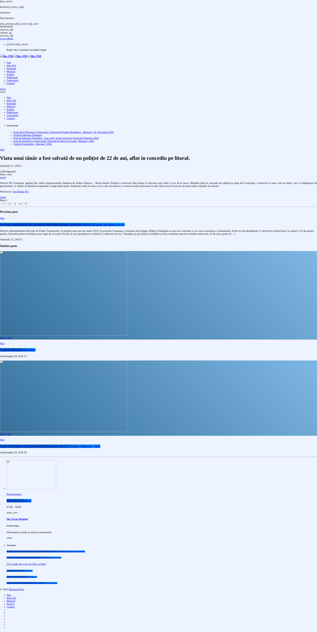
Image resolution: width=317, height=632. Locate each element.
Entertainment (14, 494)
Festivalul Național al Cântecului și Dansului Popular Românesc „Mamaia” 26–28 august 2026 (63, 132)
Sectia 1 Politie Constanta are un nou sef (22, 577)
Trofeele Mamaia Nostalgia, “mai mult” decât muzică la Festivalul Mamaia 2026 (56, 138)
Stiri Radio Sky (21, 191)
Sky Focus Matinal (19, 500)
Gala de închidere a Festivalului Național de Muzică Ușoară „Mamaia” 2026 (53, 141)
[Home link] (20, 56)
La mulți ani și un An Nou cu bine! (20, 571)
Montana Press (16, 589)
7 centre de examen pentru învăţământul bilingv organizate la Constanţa (34, 558)
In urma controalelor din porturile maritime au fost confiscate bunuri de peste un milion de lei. (62, 224)
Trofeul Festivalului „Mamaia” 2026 (32, 144)
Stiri (2, 149)
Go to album (6, 38)
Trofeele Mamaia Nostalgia (27, 135)
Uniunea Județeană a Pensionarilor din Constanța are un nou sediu (32, 583)
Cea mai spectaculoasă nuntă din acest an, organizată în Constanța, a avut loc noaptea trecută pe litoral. (46, 551)
